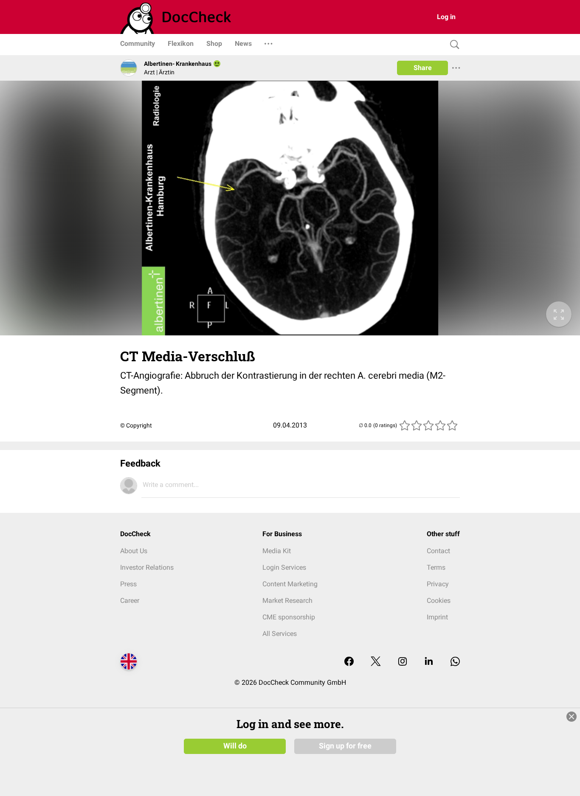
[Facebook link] (349, 662)
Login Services (284, 567)
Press (128, 584)
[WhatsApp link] (455, 662)
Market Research (287, 600)
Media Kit (276, 551)
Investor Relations (147, 567)
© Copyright (136, 425)
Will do (235, 746)
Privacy (438, 584)
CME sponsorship (288, 617)
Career (129, 600)
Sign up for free (345, 746)
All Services (279, 634)
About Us (133, 551)
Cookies (438, 600)
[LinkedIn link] (429, 662)
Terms (436, 567)
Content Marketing (290, 584)
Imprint (437, 617)
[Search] (452, 45)
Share (423, 68)
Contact (438, 551)
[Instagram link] (402, 662)
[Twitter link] (376, 662)
